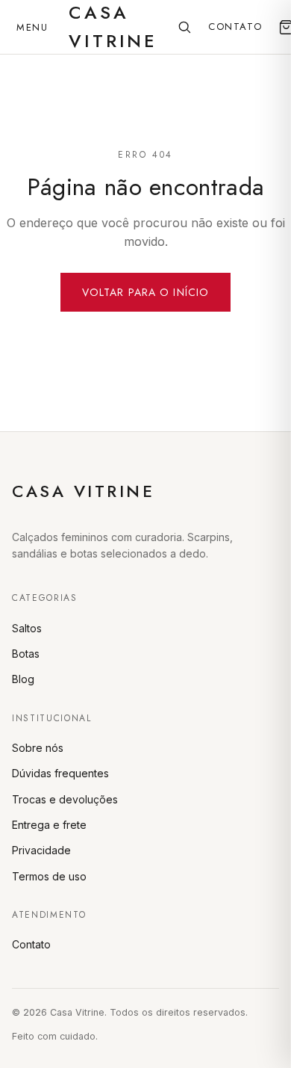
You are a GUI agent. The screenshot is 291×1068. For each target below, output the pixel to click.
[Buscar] (184, 26)
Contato (235, 26)
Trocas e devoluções (65, 799)
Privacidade (41, 850)
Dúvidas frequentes (60, 773)
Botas (26, 653)
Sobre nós (37, 747)
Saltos (27, 628)
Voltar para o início (145, 292)
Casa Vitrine (83, 491)
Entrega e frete (49, 824)
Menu (32, 27)
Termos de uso (49, 876)
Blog (23, 679)
